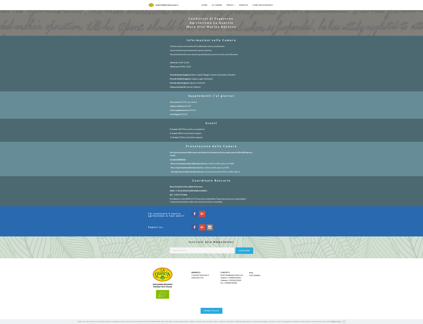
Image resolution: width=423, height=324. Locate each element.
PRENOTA (243, 5)
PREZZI (230, 5)
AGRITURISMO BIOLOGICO (167, 5)
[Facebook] (194, 227)
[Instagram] (210, 227)
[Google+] (202, 227)
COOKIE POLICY (335, 321)
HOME (204, 5)
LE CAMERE (217, 5)
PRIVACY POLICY (211, 311)
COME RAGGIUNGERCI (262, 5)
